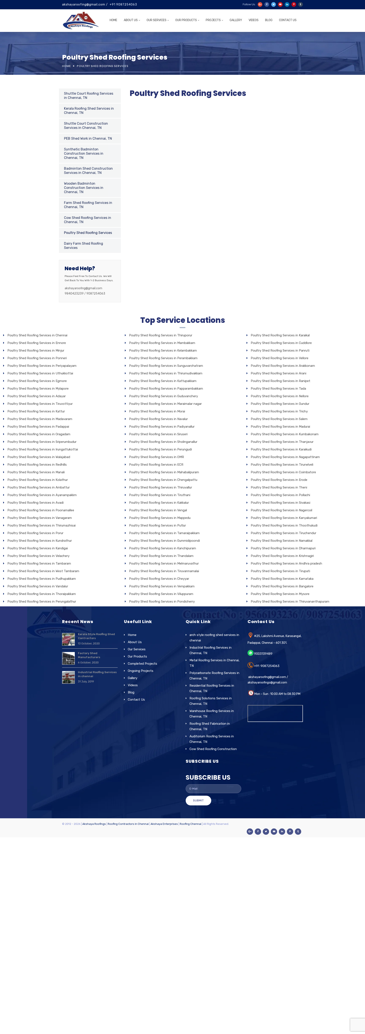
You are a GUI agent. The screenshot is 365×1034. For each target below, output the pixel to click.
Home (113, 20)
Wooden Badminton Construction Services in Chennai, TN (83, 187)
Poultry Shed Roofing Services (88, 233)
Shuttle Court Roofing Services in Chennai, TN (88, 95)
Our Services (137, 649)
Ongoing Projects (140, 671)
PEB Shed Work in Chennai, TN (88, 138)
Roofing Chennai (190, 823)
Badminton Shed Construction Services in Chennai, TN (88, 170)
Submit (198, 800)
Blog (268, 20)
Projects (213, 20)
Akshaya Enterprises (164, 823)
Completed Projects (142, 664)
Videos (254, 20)
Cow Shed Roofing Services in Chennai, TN (87, 220)
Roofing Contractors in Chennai (128, 823)
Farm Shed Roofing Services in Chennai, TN (88, 205)
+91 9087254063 (123, 4)
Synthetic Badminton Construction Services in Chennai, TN (83, 153)
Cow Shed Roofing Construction (213, 749)
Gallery (236, 20)
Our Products (186, 20)
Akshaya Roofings (94, 823)
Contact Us (288, 20)
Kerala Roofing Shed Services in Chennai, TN (89, 110)
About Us (131, 20)
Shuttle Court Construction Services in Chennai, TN (86, 125)
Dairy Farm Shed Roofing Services (83, 245)
